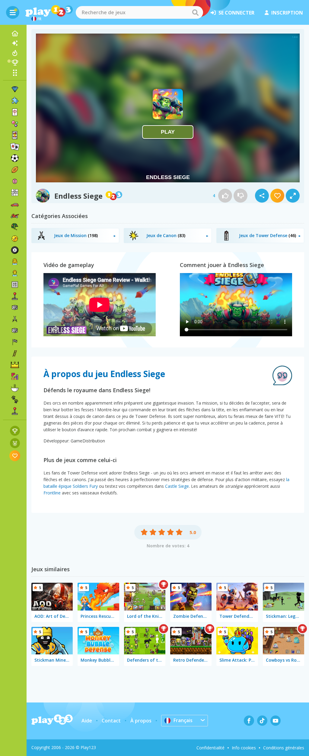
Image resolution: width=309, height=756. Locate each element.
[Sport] (15, 169)
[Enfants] (15, 273)
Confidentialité (210, 748)
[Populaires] (15, 53)
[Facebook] (249, 720)
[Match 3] (15, 89)
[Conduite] (15, 342)
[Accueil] (15, 33)
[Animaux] (15, 399)
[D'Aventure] (15, 238)
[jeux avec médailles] (15, 443)
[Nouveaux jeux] (15, 43)
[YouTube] (275, 720)
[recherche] (195, 12)
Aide (86, 720)
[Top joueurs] (15, 62)
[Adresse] (15, 353)
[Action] (15, 319)
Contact (111, 720)
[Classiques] (15, 330)
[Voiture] (15, 204)
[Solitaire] (15, 146)
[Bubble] (15, 123)
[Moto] (15, 215)
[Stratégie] (15, 365)
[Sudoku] (15, 192)
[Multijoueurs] (15, 411)
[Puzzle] (15, 100)
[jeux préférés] (15, 456)
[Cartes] (15, 135)
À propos (140, 720)
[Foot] (15, 158)
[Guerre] (15, 227)
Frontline (52, 493)
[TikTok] (262, 720)
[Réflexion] (15, 181)
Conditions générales (283, 748)
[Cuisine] (15, 388)
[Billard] (15, 250)
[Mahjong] (15, 112)
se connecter (236, 12)
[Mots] (15, 284)
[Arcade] (15, 296)
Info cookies (244, 748)
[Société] (15, 307)
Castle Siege (177, 486)
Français (183, 720)
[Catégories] (15, 72)
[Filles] (15, 261)
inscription (287, 12)
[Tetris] (15, 376)
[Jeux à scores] (15, 431)
